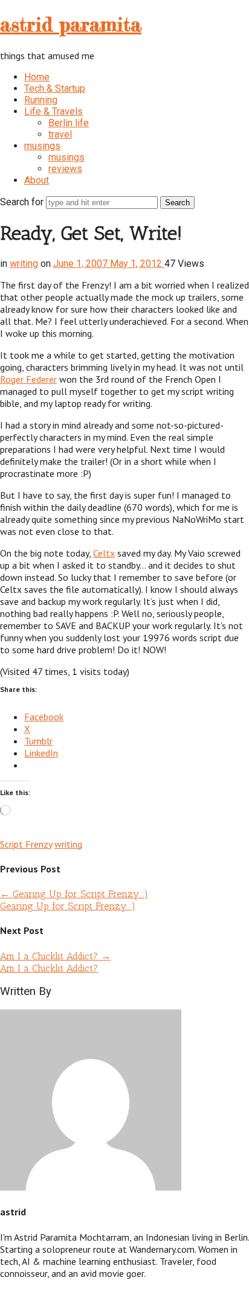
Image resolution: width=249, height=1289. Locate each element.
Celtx (104, 553)
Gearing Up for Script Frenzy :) (74, 894)
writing (24, 263)
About (36, 180)
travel (60, 134)
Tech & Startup (54, 88)
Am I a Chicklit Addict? (55, 956)
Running (40, 100)
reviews (65, 168)
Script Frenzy (26, 844)
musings (42, 146)
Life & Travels (53, 111)
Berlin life (68, 123)
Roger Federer (28, 379)
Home (37, 77)
